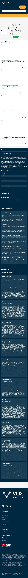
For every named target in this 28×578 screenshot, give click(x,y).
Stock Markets (5, 515)
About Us (4, 524)
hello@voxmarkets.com (6, 531)
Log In (13, 7)
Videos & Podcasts (5, 521)
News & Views (5, 517)
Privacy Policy (4, 552)
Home (3, 513)
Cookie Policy (15, 574)
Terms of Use (21, 551)
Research (4, 519)
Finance (5, 175)
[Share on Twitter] (23, 67)
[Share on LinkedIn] (25, 67)
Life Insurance (6, 186)
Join (21, 7)
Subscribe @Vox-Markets (7, 546)
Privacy (22, 573)
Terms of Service (16, 573)
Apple (5, 540)
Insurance (5, 180)
